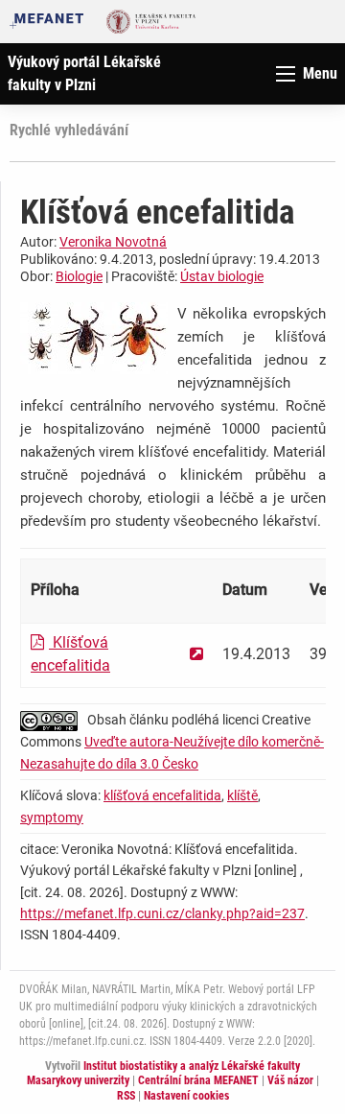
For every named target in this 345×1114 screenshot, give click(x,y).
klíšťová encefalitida (162, 795)
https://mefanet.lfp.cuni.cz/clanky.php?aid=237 (162, 913)
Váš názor (290, 1080)
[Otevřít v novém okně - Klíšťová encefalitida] (196, 654)
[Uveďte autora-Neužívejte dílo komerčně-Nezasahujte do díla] (53, 719)
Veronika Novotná (113, 241)
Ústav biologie (222, 276)
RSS (126, 1095)
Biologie (79, 276)
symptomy (51, 817)
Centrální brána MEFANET (198, 1080)
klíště (242, 795)
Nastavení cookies (186, 1095)
